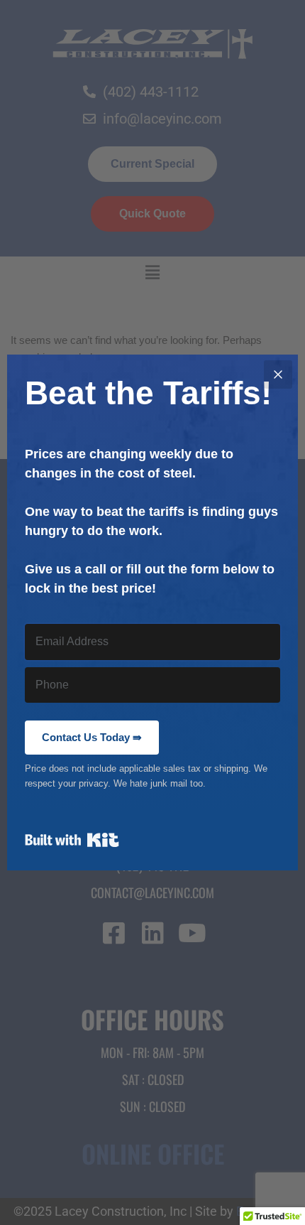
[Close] (278, 374)
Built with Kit (72, 840)
